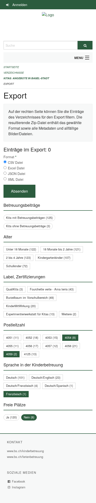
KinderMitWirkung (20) (21, 306)
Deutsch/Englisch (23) (45, 377)
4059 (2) (11, 354)
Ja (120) (11, 417)
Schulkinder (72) (16, 266)
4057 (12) (51, 346)
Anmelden (19, 4)
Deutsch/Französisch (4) (22, 385)
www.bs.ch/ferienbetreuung (25, 456)
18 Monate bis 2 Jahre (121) (61, 249)
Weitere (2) (69, 314)
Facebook (18, 481)
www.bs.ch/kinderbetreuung (26, 451)
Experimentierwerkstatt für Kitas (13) (30, 314)
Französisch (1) (16, 394)
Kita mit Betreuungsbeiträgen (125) (29, 217)
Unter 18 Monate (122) (21, 249)
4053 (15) (51, 337)
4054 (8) (70, 337)
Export (8, 83)
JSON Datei (16, 173)
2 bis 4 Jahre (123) (18, 257)
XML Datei (15, 179)
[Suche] (85, 45)
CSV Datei (15, 162)
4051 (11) (12, 337)
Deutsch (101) (15, 377)
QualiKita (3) (14, 289)
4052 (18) (32, 337)
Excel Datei (16, 168)
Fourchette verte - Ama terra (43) (52, 289)
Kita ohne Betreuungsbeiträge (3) (28, 226)
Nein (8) (29, 417)
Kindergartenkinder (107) (54, 257)
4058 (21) (71, 346)
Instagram (19, 487)
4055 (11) (12, 346)
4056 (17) (32, 346)
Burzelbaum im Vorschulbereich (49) (30, 297)
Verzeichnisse (13, 72)
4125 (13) (30, 354)
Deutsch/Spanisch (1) (59, 385)
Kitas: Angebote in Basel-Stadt (26, 78)
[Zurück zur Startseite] (48, 25)
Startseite (11, 67)
